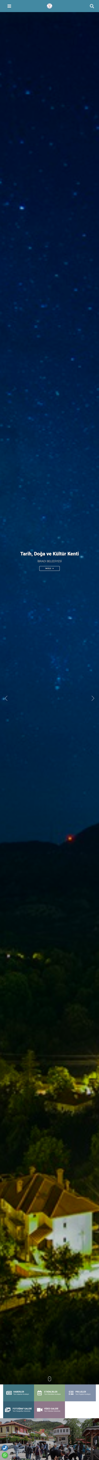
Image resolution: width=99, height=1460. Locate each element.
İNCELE (48, 568)
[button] (6, 698)
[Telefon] (5, 1448)
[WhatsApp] (5, 1455)
